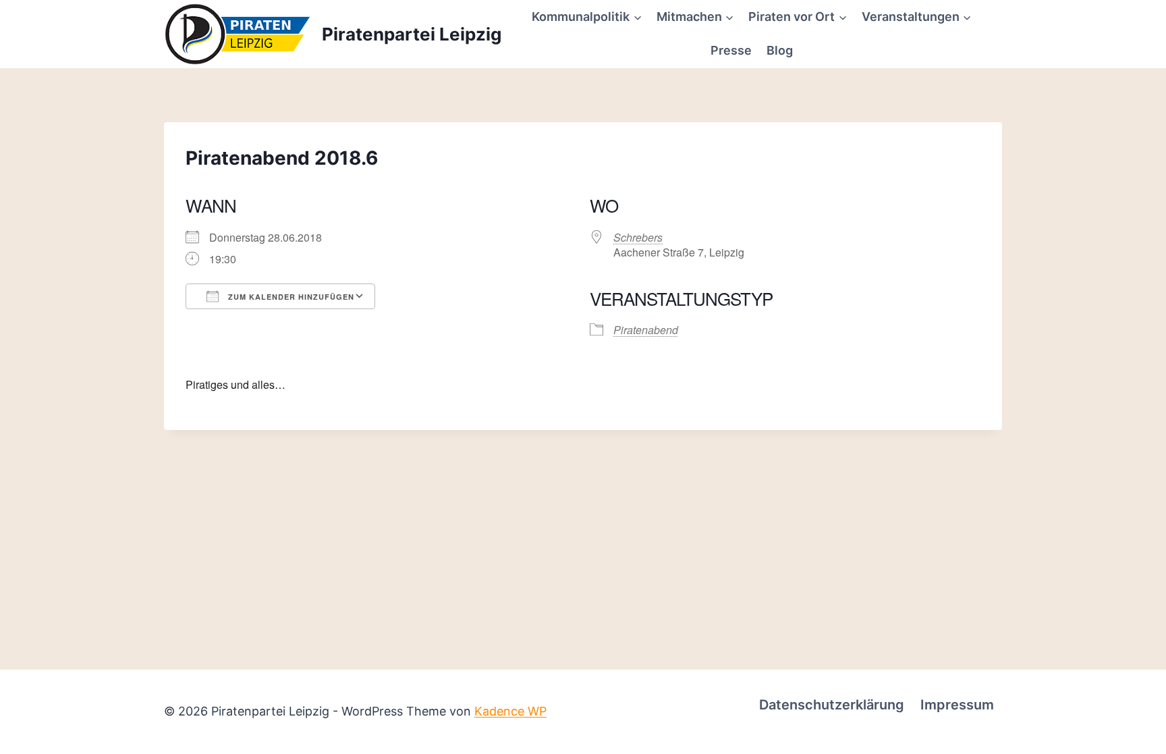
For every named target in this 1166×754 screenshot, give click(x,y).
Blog (780, 50)
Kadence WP (510, 711)
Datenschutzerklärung (831, 705)
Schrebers (638, 237)
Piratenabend (645, 330)
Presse (731, 50)
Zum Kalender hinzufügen (289, 297)
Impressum (957, 705)
